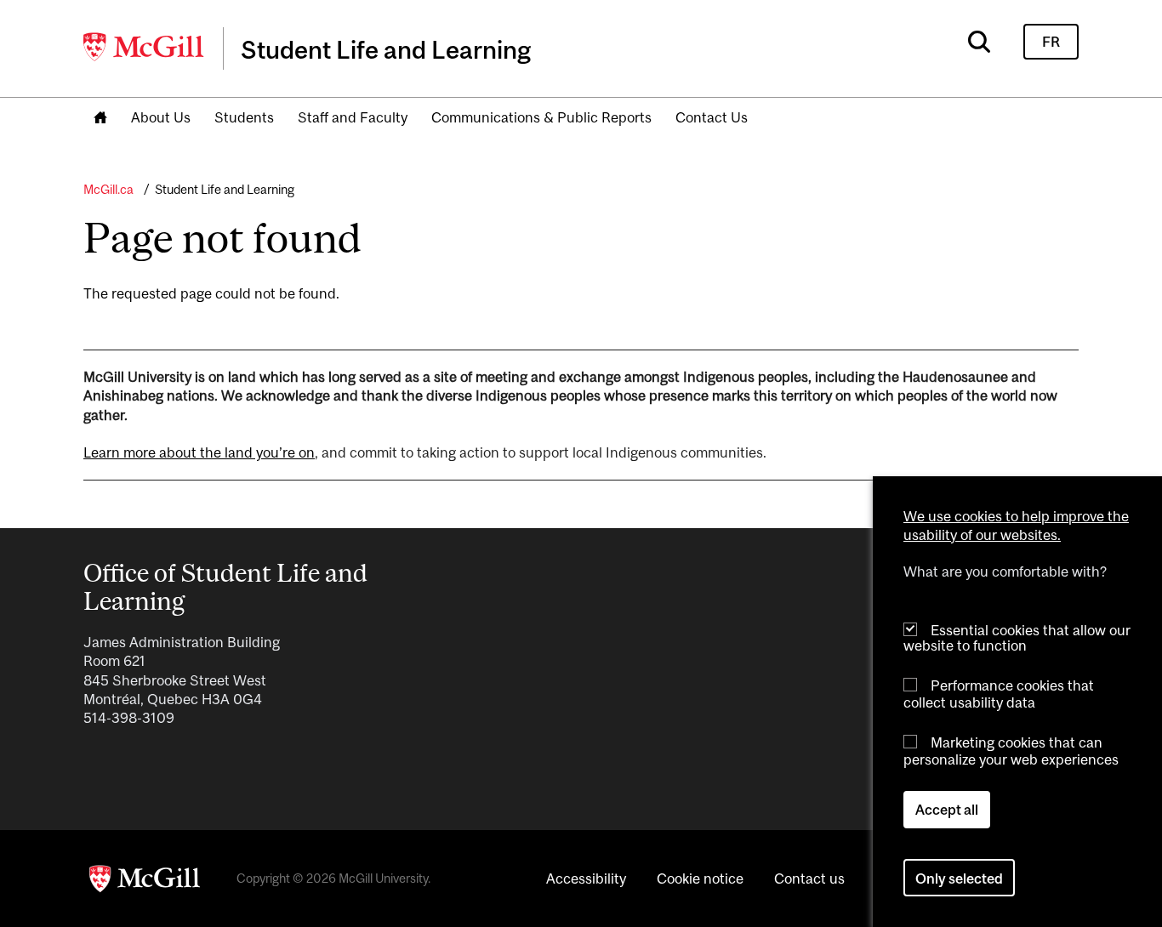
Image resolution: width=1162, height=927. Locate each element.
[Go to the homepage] (100, 118)
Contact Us (711, 117)
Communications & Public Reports (541, 117)
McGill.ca (108, 189)
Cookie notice (700, 878)
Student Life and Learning (224, 189)
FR (1051, 41)
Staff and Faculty (352, 117)
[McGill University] (144, 47)
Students (244, 117)
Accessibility (586, 878)
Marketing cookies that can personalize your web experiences (1011, 750)
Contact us (809, 878)
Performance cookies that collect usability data (998, 693)
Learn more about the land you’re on (199, 452)
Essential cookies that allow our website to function (1017, 637)
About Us (161, 117)
